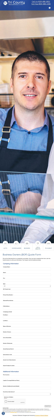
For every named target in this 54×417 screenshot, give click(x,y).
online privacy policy (13, 412)
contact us (29, 411)
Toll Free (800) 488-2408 (40, 4)
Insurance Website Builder (41, 415)
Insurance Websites (17, 415)
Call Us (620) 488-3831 (41, 1)
